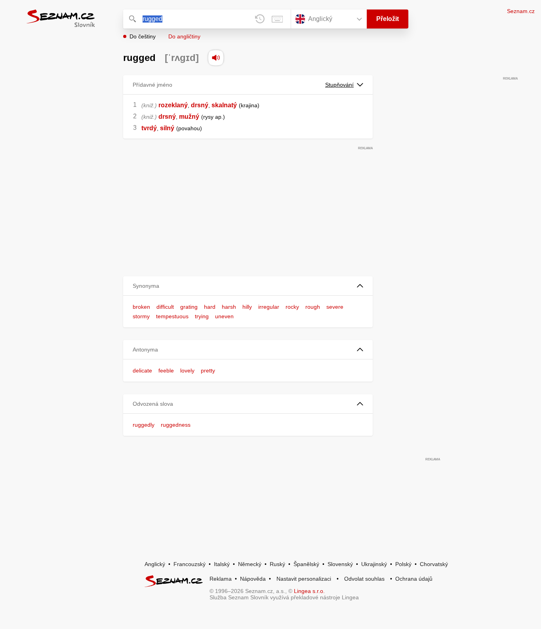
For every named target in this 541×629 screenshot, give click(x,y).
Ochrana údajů (413, 579)
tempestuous (172, 316)
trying (202, 316)
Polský (403, 564)
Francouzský (189, 564)
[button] (248, 286)
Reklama (221, 579)
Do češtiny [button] (143, 36)
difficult (165, 307)
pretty (208, 370)
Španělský (306, 564)
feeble (166, 370)
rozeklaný (173, 105)
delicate (142, 370)
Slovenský (340, 564)
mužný (189, 116)
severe (334, 307)
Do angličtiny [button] (184, 36)
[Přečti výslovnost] (216, 58)
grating (189, 307)
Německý (249, 564)
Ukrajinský (374, 564)
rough (312, 307)
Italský (222, 564)
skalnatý (224, 105)
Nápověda (253, 579)
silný (167, 128)
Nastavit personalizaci (303, 579)
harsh (229, 307)
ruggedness (175, 425)
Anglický (155, 564)
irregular (268, 307)
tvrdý (149, 128)
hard (209, 307)
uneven (224, 316)
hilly (247, 307)
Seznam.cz (521, 11)
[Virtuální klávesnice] (277, 19)
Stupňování (339, 85)
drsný (199, 105)
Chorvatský (434, 564)
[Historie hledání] (260, 19)
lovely (187, 370)
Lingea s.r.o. (309, 591)
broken (141, 307)
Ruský (277, 564)
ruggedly (143, 425)
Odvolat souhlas (364, 579)
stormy (141, 316)
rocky (292, 307)
